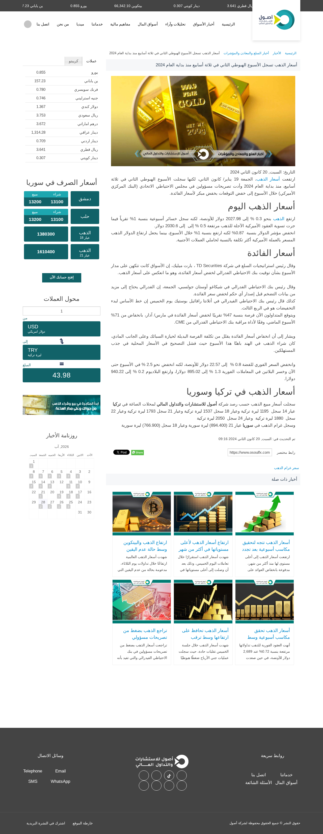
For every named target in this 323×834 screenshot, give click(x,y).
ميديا (80, 24)
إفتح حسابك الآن (62, 277)
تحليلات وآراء (175, 24)
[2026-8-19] (61, 494)
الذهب (278, 218)
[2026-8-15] (33, 484)
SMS (32, 781)
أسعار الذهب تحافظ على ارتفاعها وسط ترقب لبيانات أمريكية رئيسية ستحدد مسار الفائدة (205, 640)
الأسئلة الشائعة (258, 782)
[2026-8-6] (52, 473)
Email (60, 771)
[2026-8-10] (80, 484)
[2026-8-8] (33, 473)
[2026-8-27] (52, 504)
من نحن (63, 24)
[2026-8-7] (43, 473)
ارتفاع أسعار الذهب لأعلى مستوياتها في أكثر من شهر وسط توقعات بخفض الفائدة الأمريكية (203, 552)
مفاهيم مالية (120, 24)
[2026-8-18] (70, 494)
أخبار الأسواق (203, 24)
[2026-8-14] (43, 484)
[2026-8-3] (80, 473)
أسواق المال (148, 24)
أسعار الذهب (268, 179)
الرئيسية (228, 24)
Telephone (32, 771)
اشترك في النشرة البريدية (45, 823)
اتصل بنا (43, 24)
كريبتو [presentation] (73, 61)
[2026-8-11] (70, 484)
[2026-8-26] (61, 504)
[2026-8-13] (52, 484)
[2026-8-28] (43, 504)
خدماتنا (97, 24)
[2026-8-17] (80, 494)
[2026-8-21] (43, 494)
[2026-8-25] (70, 504)
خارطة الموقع (83, 823)
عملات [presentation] (91, 61)
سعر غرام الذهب (286, 468)
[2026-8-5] (61, 473)
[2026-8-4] (70, 473)
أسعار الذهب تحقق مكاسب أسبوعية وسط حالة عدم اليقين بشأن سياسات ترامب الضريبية (267, 640)
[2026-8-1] (33, 463)
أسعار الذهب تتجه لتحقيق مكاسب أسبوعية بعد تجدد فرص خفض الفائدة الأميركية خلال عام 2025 (266, 552)
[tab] (91, 61)
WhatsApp (60, 781)
